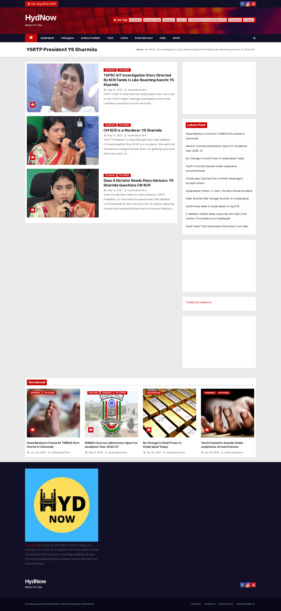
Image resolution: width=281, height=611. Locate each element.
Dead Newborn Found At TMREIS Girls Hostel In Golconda (53, 445)
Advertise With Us (245, 603)
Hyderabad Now (137, 89)
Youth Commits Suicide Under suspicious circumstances (222, 445)
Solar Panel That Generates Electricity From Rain (217, 226)
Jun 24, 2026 (38, 452)
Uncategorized (153, 393)
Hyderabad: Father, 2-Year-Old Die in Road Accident (219, 191)
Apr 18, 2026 (212, 452)
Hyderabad (47, 38)
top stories (124, 70)
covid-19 (181, 20)
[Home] (31, 38)
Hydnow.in (31, 545)
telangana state (152, 20)
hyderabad (135, 20)
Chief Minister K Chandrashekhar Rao (207, 20)
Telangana (168, 20)
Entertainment (144, 38)
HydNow (40, 17)
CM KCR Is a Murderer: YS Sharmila (133, 130)
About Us (196, 603)
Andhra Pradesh (90, 38)
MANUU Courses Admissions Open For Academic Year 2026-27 (111, 445)
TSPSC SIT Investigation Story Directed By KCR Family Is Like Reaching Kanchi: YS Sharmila (139, 80)
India (163, 38)
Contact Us (210, 603)
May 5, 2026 (96, 452)
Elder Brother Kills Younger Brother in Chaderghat (217, 198)
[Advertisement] (219, 88)
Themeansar (87, 603)
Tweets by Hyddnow (199, 302)
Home (139, 49)
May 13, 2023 (114, 135)
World (176, 38)
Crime (124, 38)
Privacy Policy (226, 603)
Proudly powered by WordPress (42, 603)
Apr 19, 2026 (154, 452)
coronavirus (235, 20)
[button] (254, 38)
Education (93, 393)
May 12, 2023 (114, 190)
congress (248, 20)
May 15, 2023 (114, 89)
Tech (110, 38)
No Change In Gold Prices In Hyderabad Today (215, 158)
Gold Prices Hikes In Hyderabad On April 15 (212, 206)
